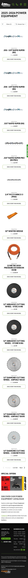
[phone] (17, 4)
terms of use (8, 562)
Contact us (4, 515)
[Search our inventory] (13, 4)
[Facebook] (22, 550)
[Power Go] (14, 571)
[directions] (20, 4)
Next (21, 467)
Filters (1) (8, 24)
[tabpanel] (19, 539)
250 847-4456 (7, 541)
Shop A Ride (10, 569)
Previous (8, 467)
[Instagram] (24, 550)
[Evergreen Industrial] (5, 4)
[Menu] (25, 4)
